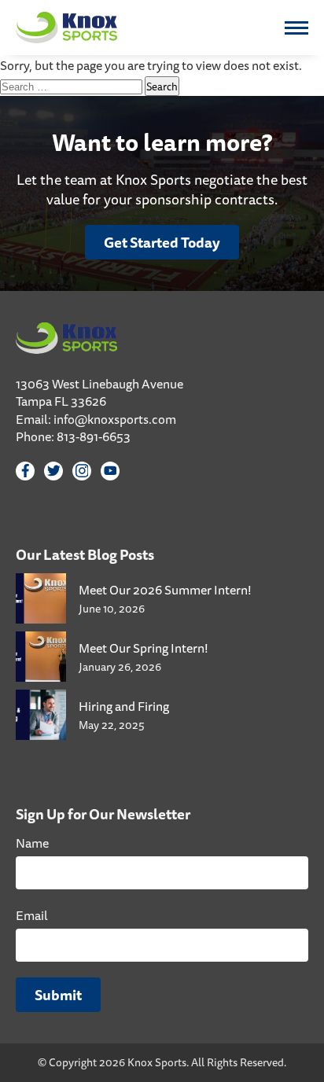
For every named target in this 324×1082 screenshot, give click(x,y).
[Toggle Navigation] (296, 28)
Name (32, 843)
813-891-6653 (94, 436)
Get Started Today (162, 242)
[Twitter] (53, 471)
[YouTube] (110, 471)
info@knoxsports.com (114, 419)
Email (32, 915)
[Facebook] (25, 471)
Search (162, 86)
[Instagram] (81, 471)
